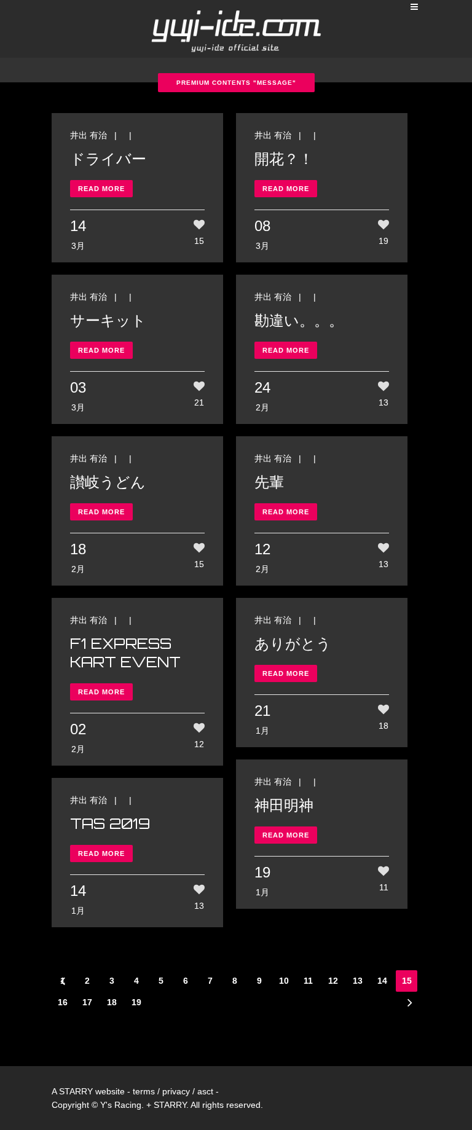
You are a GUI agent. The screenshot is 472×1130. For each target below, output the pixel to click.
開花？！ (283, 158)
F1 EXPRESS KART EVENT (125, 652)
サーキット (108, 320)
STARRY (76, 1091)
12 (333, 981)
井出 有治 (88, 135)
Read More (101, 188)
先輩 (269, 482)
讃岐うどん (108, 482)
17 (87, 1002)
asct (205, 1091)
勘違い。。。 (299, 320)
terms (144, 1091)
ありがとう (292, 643)
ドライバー (108, 158)
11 (308, 981)
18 (112, 1002)
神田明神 (283, 805)
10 (284, 981)
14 (382, 981)
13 (358, 981)
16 (63, 1002)
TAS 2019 (110, 823)
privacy (176, 1091)
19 (136, 1002)
